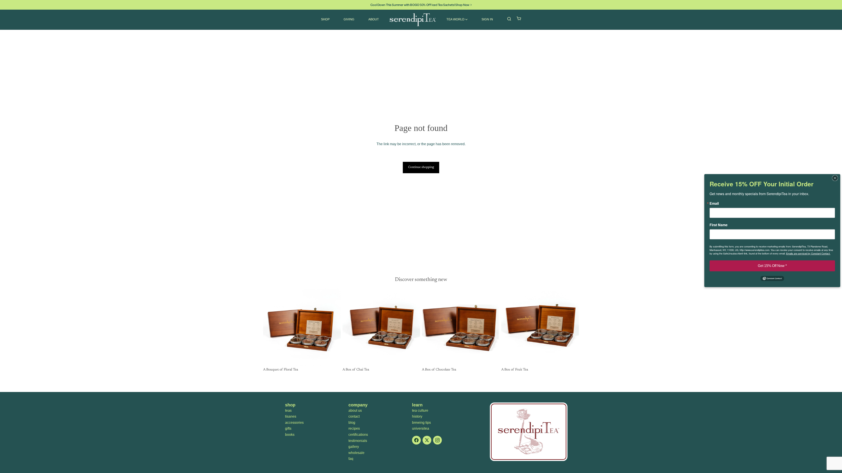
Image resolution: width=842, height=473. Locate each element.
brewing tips (421, 422)
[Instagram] (437, 440)
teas (288, 410)
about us (355, 410)
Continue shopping (421, 167)
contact (354, 416)
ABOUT (373, 19)
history (417, 416)
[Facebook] (416, 440)
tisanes (290, 416)
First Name (719, 225)
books (289, 434)
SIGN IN (487, 19)
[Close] (836, 178)
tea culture (420, 410)
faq (350, 459)
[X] (427, 440)
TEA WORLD (455, 19)
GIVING (349, 19)
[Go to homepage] (528, 431)
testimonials (357, 441)
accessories (294, 422)
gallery (353, 446)
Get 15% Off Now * (772, 266)
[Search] (509, 19)
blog (351, 422)
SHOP (325, 19)
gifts (288, 428)
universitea (420, 428)
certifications (358, 434)
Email (714, 203)
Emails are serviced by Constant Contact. (808, 253)
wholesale (356, 453)
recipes (354, 428)
